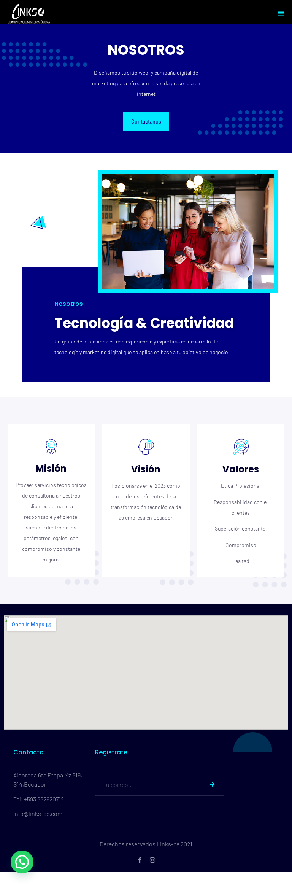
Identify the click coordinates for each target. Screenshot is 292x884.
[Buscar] (212, 784)
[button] (281, 13)
